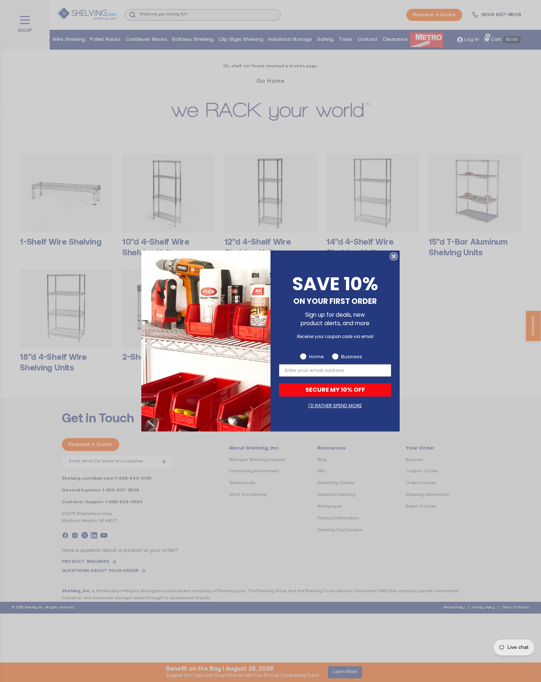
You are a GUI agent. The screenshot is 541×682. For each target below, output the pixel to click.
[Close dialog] (393, 256)
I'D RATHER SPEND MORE (335, 405)
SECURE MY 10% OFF (335, 390)
